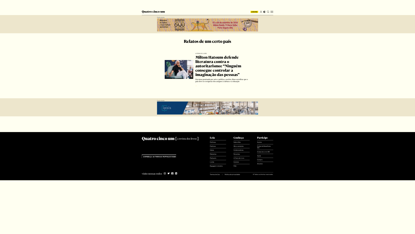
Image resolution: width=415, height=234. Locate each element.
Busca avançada (150, 4)
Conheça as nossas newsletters (159, 157)
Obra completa (239, 146)
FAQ (235, 166)
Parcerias (237, 154)
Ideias (212, 150)
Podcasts (213, 158)
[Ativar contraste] (264, 12)
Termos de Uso (215, 174)
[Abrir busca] (268, 12)
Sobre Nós (237, 142)
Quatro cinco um (153, 11)
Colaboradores (239, 150)
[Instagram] (165, 173)
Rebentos (213, 154)
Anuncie (260, 164)
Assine (254, 12)
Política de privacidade (232, 174)
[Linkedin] (176, 173)
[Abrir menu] (272, 12)
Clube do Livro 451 (263, 152)
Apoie (259, 156)
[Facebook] (172, 173)
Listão (212, 162)
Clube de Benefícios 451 (264, 147)
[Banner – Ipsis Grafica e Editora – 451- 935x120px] (207, 108)
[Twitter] (169, 173)
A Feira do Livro (239, 158)
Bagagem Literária (216, 166)
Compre (259, 160)
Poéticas (213, 146)
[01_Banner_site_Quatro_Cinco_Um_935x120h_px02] (207, 25)
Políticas (213, 142)
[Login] (261, 12)
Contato (236, 162)
